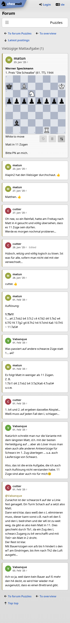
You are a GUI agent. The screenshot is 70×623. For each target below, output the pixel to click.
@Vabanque (13, 496)
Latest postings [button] (18, 40)
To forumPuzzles (19, 33)
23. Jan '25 (21, 62)
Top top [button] (13, 603)
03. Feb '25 (20, 570)
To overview (48, 33)
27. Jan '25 (20, 190)
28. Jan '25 (20, 247)
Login (47, 4)
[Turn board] (61, 138)
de (63, 4)
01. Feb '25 (20, 299)
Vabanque (20, 339)
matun (20, 58)
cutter (17, 209)
